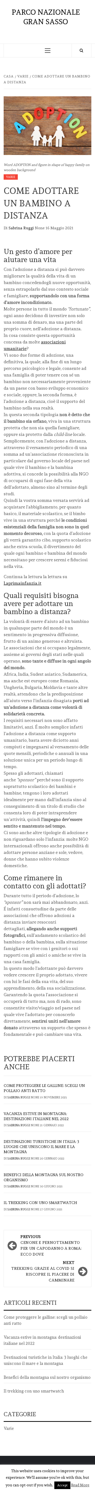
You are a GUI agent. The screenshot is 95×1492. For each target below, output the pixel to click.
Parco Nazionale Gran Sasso (46, 17)
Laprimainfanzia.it (22, 583)
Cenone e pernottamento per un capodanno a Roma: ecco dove (51, 1245)
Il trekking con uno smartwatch (40, 1202)
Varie (10, 177)
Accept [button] (62, 1485)
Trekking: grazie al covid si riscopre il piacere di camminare (43, 1271)
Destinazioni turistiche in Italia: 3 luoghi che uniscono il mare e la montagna (41, 1146)
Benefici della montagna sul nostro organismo (47, 1377)
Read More (80, 1485)
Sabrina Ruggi (22, 228)
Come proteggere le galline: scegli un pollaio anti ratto (44, 1088)
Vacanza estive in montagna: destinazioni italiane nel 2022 (36, 1116)
